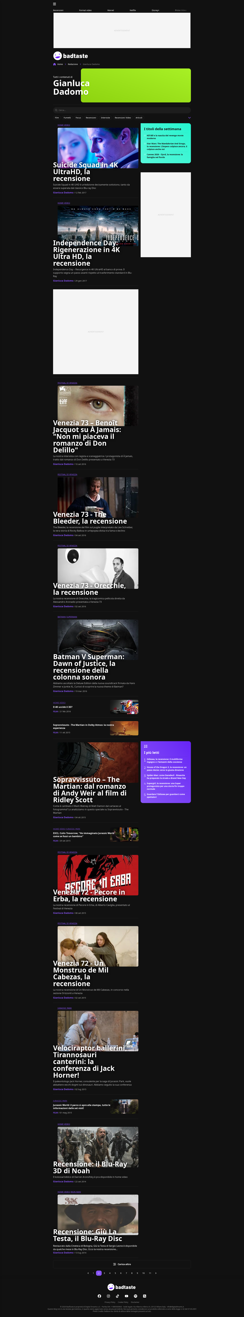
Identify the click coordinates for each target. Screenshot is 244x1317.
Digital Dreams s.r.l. (92, 1307)
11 (150, 1273)
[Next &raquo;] (155, 1273)
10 (143, 1273)
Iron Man (76, 1192)
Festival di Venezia (67, 383)
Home (60, 64)
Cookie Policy (123, 1302)
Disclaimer (135, 1302)
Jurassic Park (73, 828)
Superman (71, 616)
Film (55, 711)
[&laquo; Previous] (88, 1273)
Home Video (64, 125)
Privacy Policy (110, 1302)
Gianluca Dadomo (63, 192)
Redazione (73, 64)
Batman (62, 616)
